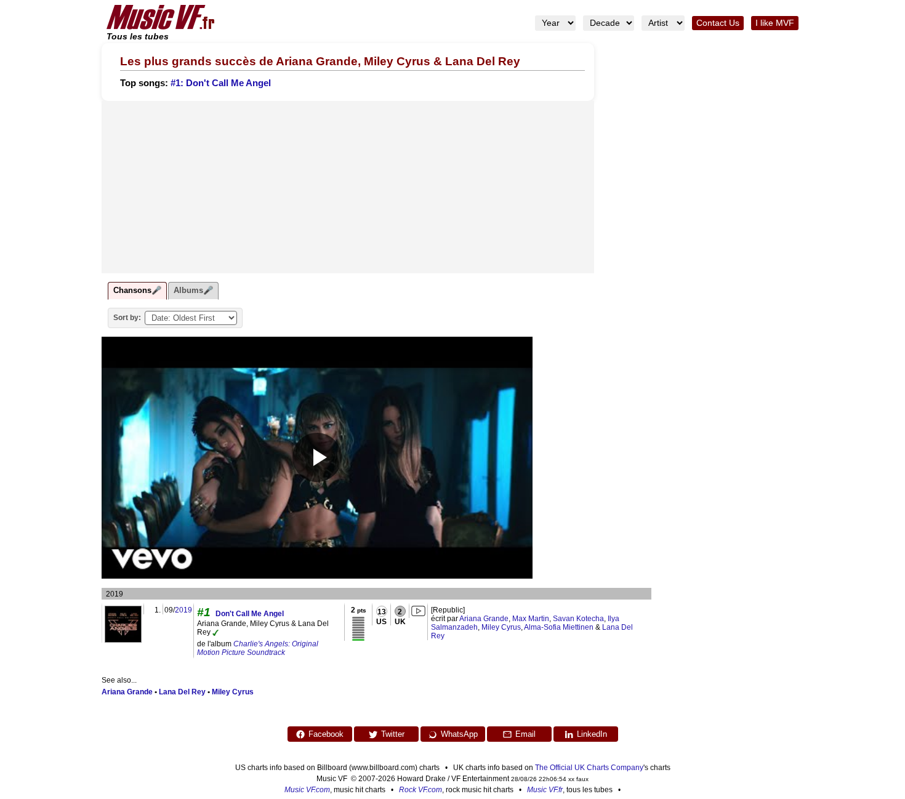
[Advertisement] (348, 187)
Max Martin (530, 618)
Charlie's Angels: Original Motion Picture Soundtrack (257, 648)
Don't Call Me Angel (249, 613)
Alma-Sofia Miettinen (558, 627)
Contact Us (717, 23)
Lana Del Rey (182, 692)
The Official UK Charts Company (589, 767)
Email (525, 734)
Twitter (392, 734)
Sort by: (127, 317)
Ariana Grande (484, 618)
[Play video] (317, 457)
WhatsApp (459, 734)
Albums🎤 (193, 290)
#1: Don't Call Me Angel (221, 83)
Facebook (326, 734)
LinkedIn (592, 734)
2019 (183, 610)
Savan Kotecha (578, 618)
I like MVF (774, 23)
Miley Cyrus (501, 627)
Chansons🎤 (137, 290)
